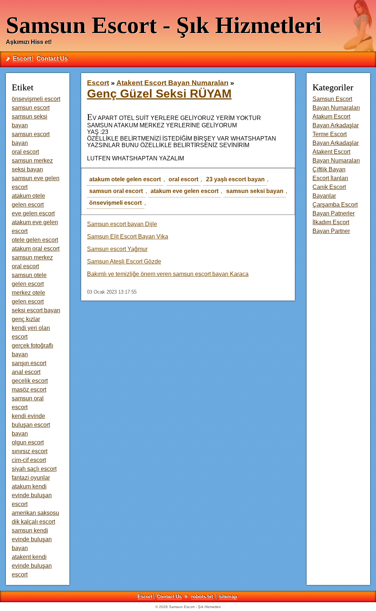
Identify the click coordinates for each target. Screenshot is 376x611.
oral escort (183, 179)
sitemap (228, 596)
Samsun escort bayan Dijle (122, 224)
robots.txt (202, 596)
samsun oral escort (116, 191)
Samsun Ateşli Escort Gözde (124, 261)
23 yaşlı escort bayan (235, 179)
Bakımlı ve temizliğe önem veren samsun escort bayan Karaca (168, 274)
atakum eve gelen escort (184, 191)
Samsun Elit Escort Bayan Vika (127, 236)
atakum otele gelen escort (125, 179)
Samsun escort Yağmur (117, 249)
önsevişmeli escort (115, 203)
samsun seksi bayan (254, 191)
